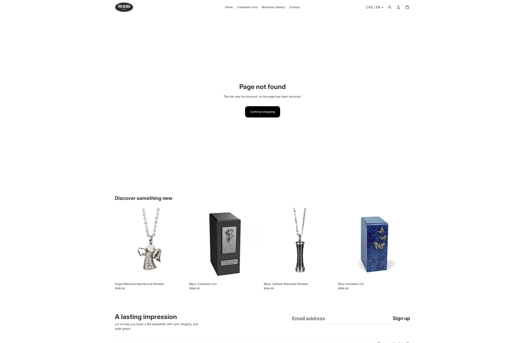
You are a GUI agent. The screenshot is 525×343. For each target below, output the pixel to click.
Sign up (401, 318)
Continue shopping (262, 111)
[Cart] (407, 7)
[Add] (180, 273)
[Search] (389, 7)
